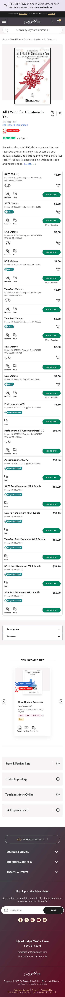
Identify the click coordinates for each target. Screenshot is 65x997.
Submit (53, 910)
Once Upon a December (30, 702)
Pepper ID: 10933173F (13, 463)
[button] (32, 75)
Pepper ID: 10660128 (13, 292)
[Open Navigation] (4, 21)
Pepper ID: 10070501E (14, 207)
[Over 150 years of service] (32, 839)
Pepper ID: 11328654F (13, 516)
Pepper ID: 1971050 (12, 350)
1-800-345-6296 (32, 945)
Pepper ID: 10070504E (14, 264)
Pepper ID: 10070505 (13, 434)
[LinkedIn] (45, 920)
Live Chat (51, 14)
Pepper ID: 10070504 (13, 235)
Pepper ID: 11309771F (13, 596)
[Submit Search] (6, 30)
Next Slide (61, 701)
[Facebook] (20, 920)
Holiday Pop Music (38, 39)
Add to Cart (51, 195)
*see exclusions (42, 7)
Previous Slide (4, 701)
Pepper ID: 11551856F (13, 543)
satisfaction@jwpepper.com (32, 952)
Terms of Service (21, 990)
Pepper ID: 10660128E (14, 322)
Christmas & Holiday (28, 39)
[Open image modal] (32, 77)
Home (5, 39)
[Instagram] (33, 920)
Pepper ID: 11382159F (13, 569)
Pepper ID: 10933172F (13, 407)
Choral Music (15, 39)
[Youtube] (39, 920)
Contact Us (23, 14)
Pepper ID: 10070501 (13, 177)
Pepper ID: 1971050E (13, 379)
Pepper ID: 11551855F (13, 490)
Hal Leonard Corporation (15, 124)
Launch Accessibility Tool (44, 992)
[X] (26, 920)
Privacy (35, 990)
